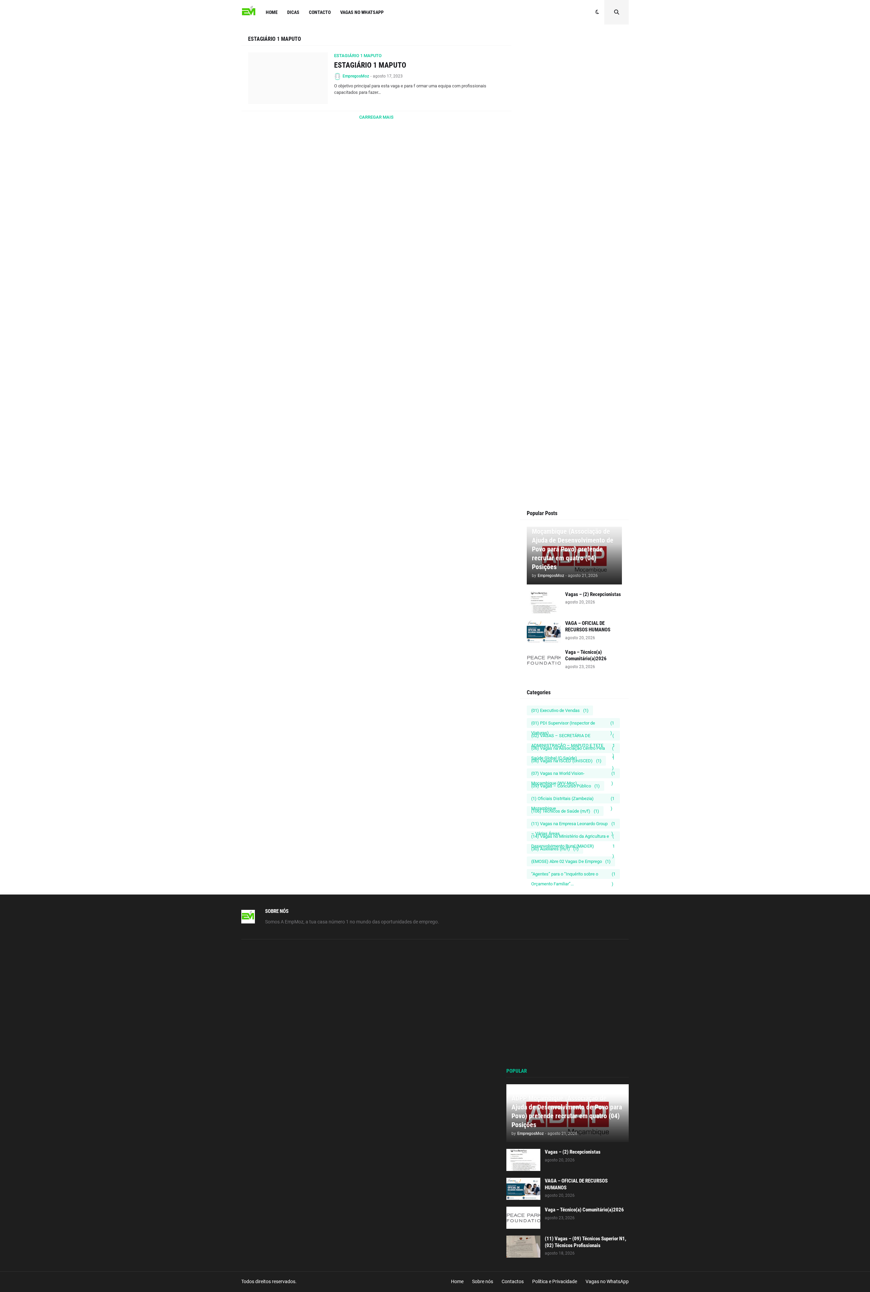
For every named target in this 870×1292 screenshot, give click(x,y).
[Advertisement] (574, 164)
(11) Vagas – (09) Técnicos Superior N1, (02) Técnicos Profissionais (585, 1242)
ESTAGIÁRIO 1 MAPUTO (370, 65)
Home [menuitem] (272, 12)
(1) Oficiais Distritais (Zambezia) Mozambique (572, 799)
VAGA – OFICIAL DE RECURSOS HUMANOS (587, 626)
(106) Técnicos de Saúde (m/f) (565, 811)
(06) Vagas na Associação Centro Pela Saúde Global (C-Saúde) (572, 749)
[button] (597, 12)
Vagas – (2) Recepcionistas (593, 594)
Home (457, 1281)
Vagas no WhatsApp (607, 1281)
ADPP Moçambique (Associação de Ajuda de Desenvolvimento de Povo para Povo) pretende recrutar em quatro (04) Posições (572, 544)
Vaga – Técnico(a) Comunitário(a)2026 (586, 655)
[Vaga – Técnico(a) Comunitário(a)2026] (544, 660)
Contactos (513, 1281)
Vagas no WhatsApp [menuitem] (362, 12)
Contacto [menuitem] (320, 12)
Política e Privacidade (554, 1281)
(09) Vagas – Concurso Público (565, 785)
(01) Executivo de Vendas (560, 710)
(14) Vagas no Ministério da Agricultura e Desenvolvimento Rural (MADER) (573, 837)
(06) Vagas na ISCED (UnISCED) (566, 760)
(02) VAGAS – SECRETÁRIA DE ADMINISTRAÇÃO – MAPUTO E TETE (573, 737)
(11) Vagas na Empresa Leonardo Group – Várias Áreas (573, 825)
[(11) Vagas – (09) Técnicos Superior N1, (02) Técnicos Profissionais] (523, 1247)
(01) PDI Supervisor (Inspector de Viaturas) (572, 724)
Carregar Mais (376, 117)
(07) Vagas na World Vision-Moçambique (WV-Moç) (573, 774)
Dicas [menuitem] (293, 12)
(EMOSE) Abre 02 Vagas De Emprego (571, 861)
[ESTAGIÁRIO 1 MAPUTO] (288, 78)
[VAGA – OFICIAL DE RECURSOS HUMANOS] (544, 631)
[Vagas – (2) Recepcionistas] (544, 602)
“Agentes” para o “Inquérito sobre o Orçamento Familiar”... (573, 875)
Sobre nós (482, 1281)
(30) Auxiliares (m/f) (555, 848)
